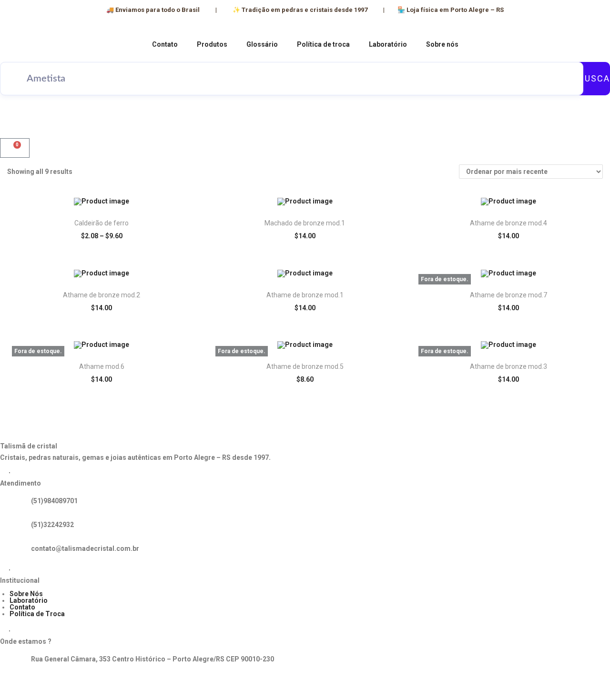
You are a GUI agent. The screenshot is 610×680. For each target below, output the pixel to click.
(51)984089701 (54, 501)
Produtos (212, 44)
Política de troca (323, 44)
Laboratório (388, 44)
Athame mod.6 (101, 366)
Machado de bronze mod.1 (304, 223)
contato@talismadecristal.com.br (85, 548)
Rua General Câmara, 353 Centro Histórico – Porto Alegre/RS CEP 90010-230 (152, 659)
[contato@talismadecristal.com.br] (12, 551)
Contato (165, 44)
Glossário (262, 44)
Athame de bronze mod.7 (508, 295)
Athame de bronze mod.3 (508, 366)
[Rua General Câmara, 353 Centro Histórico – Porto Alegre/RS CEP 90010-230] (12, 661)
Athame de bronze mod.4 (508, 223)
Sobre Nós (26, 594)
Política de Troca (37, 614)
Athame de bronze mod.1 (305, 295)
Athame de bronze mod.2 (101, 295)
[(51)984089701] (12, 503)
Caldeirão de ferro (101, 223)
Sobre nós (442, 44)
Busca (594, 78)
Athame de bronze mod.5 (305, 366)
